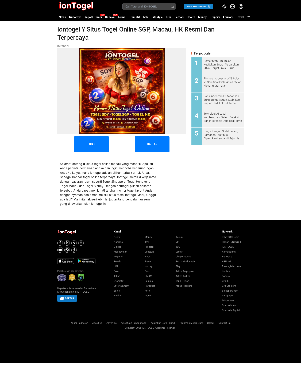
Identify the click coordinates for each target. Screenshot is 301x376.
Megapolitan (120, 251)
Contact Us (224, 322)
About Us (97, 322)
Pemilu (117, 261)
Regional (118, 256)
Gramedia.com (230, 305)
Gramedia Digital (231, 310)
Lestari (179, 18)
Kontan (226, 271)
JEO (178, 246)
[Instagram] (81, 243)
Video (148, 295)
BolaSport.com (230, 290)
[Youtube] (60, 250)
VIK (177, 242)
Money (202, 16)
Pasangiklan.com (231, 266)
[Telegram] (74, 243)
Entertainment (121, 285)
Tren (169, 16)
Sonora (226, 276)
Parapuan (150, 285)
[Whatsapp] (67, 250)
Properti (215, 16)
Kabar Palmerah (79, 322)
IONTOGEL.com (230, 237)
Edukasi (228, 16)
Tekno (121, 16)
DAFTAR (152, 144)
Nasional (118, 242)
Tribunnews (228, 300)
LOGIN (91, 144)
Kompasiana (229, 251)
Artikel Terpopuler (185, 271)
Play (178, 266)
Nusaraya (75, 16)
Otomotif (134, 16)
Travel (240, 16)
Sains (117, 290)
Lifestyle (157, 16)
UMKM (148, 276)
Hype (147, 256)
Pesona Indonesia (185, 261)
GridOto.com (229, 285)
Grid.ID (225, 281)
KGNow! (226, 261)
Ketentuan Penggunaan (133, 322)
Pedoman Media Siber (191, 322)
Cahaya (110, 16)
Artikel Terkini (183, 276)
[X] (67, 243)
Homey (148, 266)
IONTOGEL (63, 46)
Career (210, 322)
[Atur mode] (224, 6)
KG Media (227, 256)
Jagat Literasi (93, 16)
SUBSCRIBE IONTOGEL (197, 6)
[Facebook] (60, 243)
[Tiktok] (74, 250)
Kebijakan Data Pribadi (163, 322)
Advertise (111, 322)
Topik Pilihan (182, 281)
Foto (147, 290)
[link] (232, 6)
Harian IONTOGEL (232, 242)
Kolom (179, 237)
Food (147, 271)
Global (117, 246)
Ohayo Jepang (183, 256)
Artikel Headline (184, 285)
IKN (116, 266)
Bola (146, 16)
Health (191, 16)
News (62, 16)
